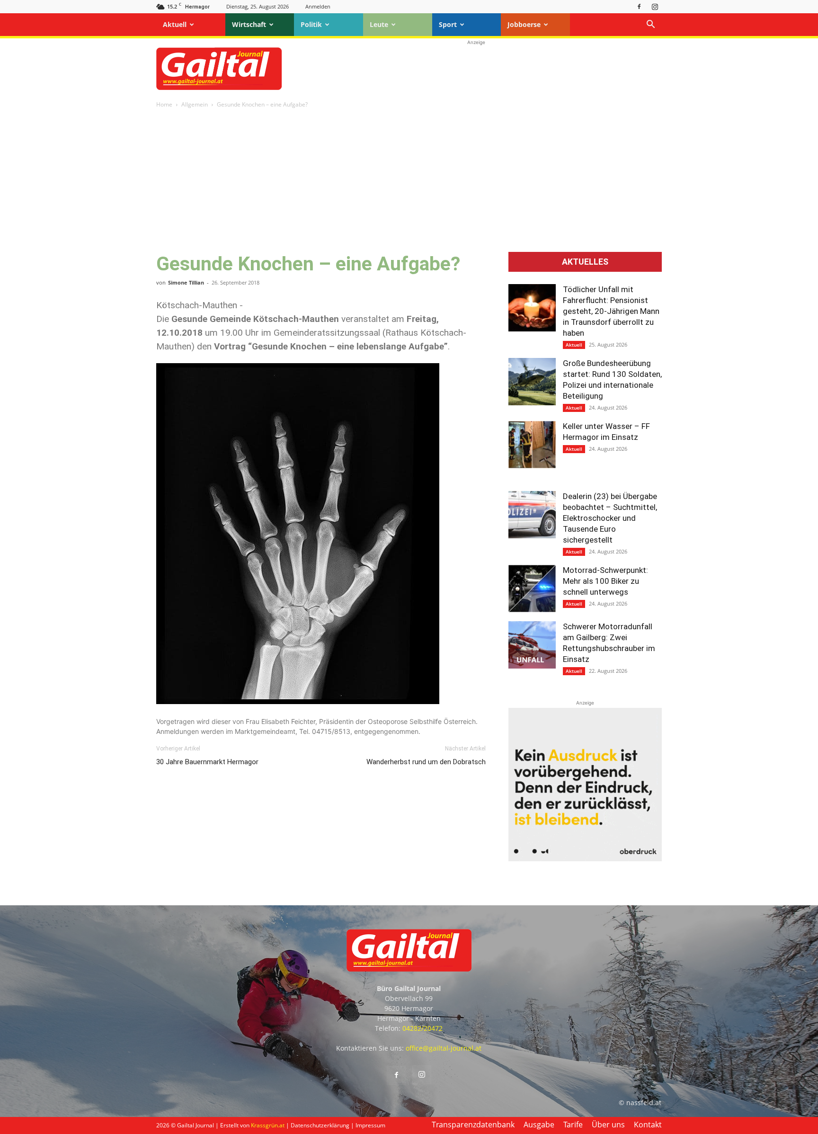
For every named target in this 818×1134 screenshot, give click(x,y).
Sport (448, 24)
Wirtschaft (249, 24)
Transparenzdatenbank (473, 1124)
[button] (650, 25)
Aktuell (175, 24)
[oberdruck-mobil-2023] (585, 859)
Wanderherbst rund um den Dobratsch (426, 762)
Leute (379, 24)
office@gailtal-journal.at (443, 1048)
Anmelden (317, 6)
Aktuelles (585, 262)
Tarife (573, 1124)
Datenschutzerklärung (320, 1125)
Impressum (370, 1125)
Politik (311, 24)
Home (164, 104)
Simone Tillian (186, 282)
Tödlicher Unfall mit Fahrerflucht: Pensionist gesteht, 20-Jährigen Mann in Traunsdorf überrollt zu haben (611, 311)
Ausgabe (539, 1124)
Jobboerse (524, 24)
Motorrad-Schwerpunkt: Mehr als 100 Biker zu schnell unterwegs (605, 581)
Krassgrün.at (268, 1125)
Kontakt (648, 1124)
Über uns (608, 1124)
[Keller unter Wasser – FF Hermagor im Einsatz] (532, 444)
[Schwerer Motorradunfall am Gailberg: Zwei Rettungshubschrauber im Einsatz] (532, 645)
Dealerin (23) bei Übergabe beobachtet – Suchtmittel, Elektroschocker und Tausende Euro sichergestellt (610, 518)
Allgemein (194, 104)
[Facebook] (639, 6)
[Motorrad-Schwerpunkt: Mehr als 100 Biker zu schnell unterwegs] (532, 588)
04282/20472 (422, 1028)
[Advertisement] (476, 68)
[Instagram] (655, 6)
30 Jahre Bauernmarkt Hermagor (207, 762)
